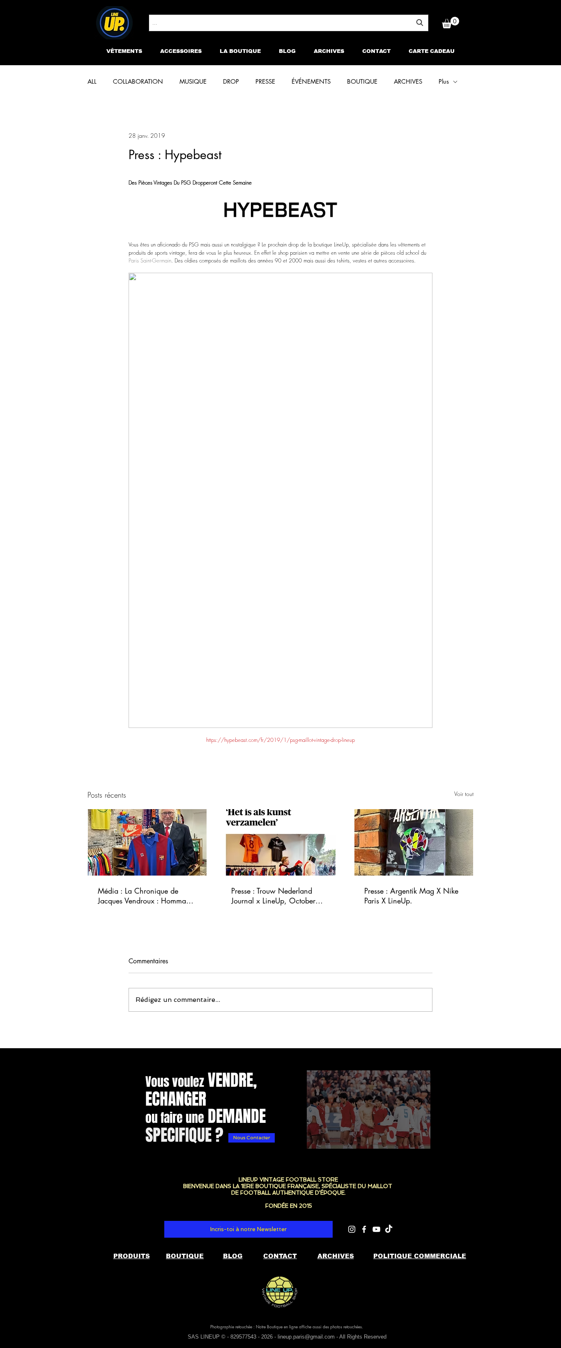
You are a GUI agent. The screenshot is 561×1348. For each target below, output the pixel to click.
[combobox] (288, 22)
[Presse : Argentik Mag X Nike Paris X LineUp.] (413, 842)
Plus (444, 81)
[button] (450, 22)
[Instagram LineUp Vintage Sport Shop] (351, 1229)
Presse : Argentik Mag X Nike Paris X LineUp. (411, 896)
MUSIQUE (193, 81)
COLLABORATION (138, 81)
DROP (231, 81)
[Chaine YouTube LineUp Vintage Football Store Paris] (376, 1229)
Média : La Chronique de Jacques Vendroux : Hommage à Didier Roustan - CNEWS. (146, 896)
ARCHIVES (408, 81)
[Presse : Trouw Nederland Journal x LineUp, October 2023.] (280, 842)
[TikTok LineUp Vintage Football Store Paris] (388, 1229)
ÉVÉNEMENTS (311, 81)
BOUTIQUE (362, 81)
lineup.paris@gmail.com (306, 1337)
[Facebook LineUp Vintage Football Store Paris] (364, 1229)
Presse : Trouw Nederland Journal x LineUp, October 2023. (273, 896)
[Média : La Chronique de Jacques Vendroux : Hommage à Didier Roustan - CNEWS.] (147, 842)
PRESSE (265, 81)
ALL (92, 81)
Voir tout (464, 794)
